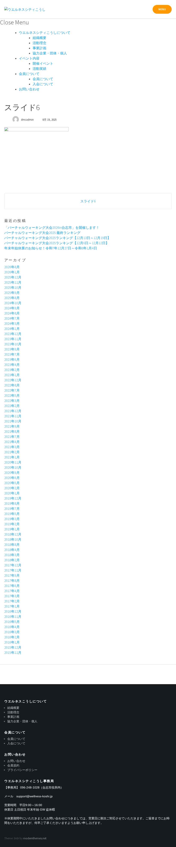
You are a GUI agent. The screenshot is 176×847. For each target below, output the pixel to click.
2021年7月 (12, 436)
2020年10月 (12, 467)
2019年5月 (12, 514)
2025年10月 (12, 287)
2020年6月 (12, 478)
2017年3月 (12, 596)
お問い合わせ (29, 89)
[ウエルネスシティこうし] (25, 9)
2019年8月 (12, 503)
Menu (162, 9)
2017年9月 (12, 575)
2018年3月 (12, 555)
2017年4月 (12, 591)
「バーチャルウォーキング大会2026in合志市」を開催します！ (51, 227)
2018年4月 (12, 550)
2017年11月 (12, 570)
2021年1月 (12, 457)
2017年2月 (12, 601)
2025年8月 (12, 298)
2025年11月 (12, 282)
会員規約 (13, 765)
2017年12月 (12, 565)
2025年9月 (12, 292)
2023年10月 (12, 344)
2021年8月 (12, 431)
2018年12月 (12, 534)
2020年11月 (12, 462)
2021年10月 (12, 421)
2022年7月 (12, 390)
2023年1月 (12, 375)
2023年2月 (12, 370)
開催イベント (43, 63)
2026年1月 (12, 272)
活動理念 (39, 43)
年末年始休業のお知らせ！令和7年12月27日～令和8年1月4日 (50, 248)
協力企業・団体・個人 (50, 53)
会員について (29, 74)
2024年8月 (12, 313)
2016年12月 (12, 611)
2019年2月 (12, 524)
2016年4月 (12, 627)
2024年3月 (12, 323)
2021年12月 (12, 411)
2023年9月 (12, 349)
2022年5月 (12, 395)
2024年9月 (12, 308)
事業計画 (39, 48)
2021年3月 (12, 447)
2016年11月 (12, 616)
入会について (43, 84)
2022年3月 (12, 400)
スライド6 (88, 201)
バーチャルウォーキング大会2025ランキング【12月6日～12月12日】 (56, 243)
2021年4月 (12, 442)
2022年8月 (12, 385)
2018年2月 (12, 560)
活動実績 (39, 68)
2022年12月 (12, 380)
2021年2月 (12, 452)
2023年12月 (12, 334)
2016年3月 (12, 632)
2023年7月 (12, 354)
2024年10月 (12, 303)
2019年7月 (12, 508)
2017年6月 (12, 586)
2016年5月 (12, 622)
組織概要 (39, 38)
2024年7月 (12, 318)
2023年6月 (12, 359)
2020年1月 (12, 493)
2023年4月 (12, 364)
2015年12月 (12, 647)
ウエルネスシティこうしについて (44, 32)
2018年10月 (12, 539)
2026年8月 (12, 267)
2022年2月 (12, 406)
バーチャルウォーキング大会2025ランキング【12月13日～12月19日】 (57, 238)
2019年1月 (12, 529)
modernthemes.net (34, 838)
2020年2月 (12, 488)
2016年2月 (12, 637)
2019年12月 (12, 498)
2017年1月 (12, 606)
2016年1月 (12, 642)
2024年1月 (12, 328)
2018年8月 (12, 544)
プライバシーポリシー (22, 770)
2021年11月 (12, 416)
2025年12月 (12, 277)
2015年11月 (12, 652)
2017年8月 (12, 580)
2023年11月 (12, 339)
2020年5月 (12, 483)
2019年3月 (12, 519)
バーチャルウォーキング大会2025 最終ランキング (42, 232)
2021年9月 (12, 426)
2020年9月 (12, 472)
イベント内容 (29, 58)
